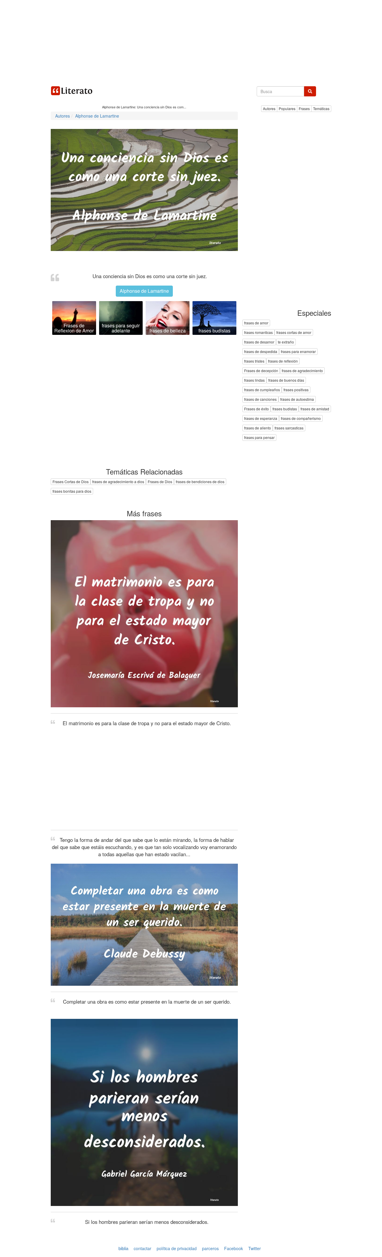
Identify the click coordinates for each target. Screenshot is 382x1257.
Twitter (254, 1248)
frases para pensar (259, 437)
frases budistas (284, 409)
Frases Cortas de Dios (71, 481)
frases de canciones (260, 399)
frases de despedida (260, 351)
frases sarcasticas (289, 428)
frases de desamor (259, 342)
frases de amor (256, 323)
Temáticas (321, 108)
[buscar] (310, 91)
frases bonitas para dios (72, 491)
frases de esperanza (260, 418)
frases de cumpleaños (262, 389)
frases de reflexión (283, 361)
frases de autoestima (297, 399)
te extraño (286, 342)
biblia (123, 1248)
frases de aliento (257, 428)
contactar (142, 1248)
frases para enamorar (298, 351)
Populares (287, 108)
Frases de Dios (160, 481)
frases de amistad (315, 409)
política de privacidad (177, 1248)
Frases (304, 108)
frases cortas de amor (293, 332)
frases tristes (254, 361)
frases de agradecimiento (302, 370)
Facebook (233, 1248)
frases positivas (296, 389)
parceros (210, 1248)
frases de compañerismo (301, 418)
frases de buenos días (286, 380)
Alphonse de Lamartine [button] (144, 290)
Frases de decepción (261, 370)
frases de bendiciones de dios (200, 481)
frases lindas (254, 380)
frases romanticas (258, 332)
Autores (269, 108)
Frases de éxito (256, 409)
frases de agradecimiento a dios (118, 481)
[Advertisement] (191, 42)
